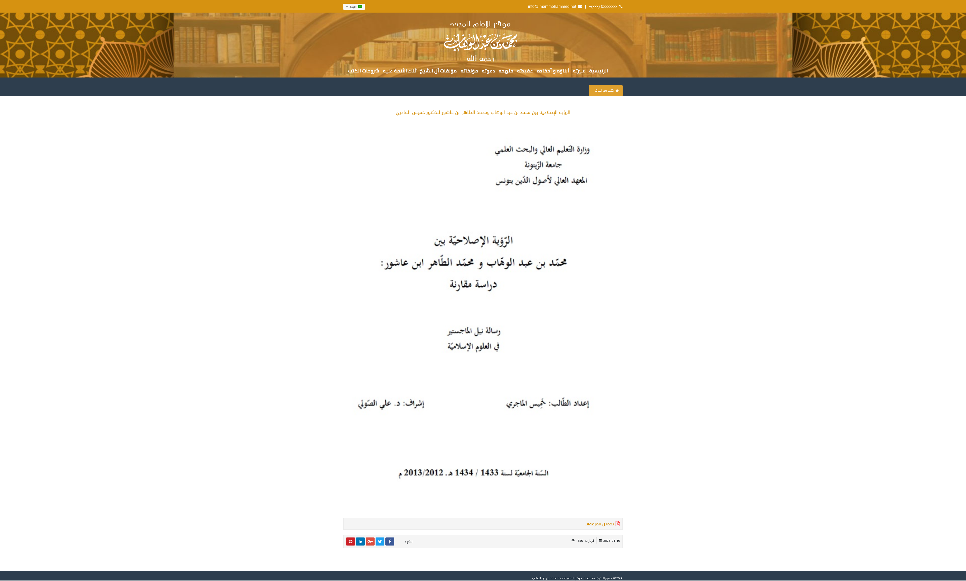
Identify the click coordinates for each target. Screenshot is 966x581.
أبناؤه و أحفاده (553, 71)
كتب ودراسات (604, 90)
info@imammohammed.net (552, 6)
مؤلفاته (469, 71)
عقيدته (525, 71)
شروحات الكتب (363, 71)
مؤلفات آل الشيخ (438, 71)
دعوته (488, 71)
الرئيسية (598, 71)
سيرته (579, 71)
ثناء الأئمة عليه (399, 71)
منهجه (506, 71)
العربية (353, 6)
